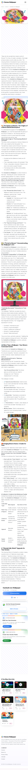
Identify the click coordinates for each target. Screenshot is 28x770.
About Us (3, 752)
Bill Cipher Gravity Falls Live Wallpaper (20, 690)
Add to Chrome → (14, 609)
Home (2, 6)
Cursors (3, 750)
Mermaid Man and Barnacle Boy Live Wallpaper (7, 705)
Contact (3, 759)
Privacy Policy (4, 754)
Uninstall (3, 756)
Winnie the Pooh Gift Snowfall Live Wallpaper (20, 705)
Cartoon (7, 6)
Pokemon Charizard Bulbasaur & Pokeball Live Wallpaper (5, 720)
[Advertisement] (14, 39)
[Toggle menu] (25, 2)
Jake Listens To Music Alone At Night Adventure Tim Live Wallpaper (7, 690)
